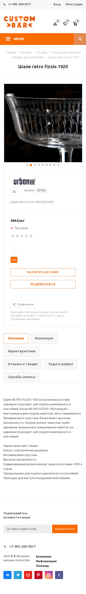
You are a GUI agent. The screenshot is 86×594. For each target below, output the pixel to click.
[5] (31, 236)
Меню (19, 39)
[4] (26, 236)
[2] (17, 236)
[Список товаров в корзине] (78, 25)
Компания (43, 556)
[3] (22, 236)
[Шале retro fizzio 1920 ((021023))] (43, 161)
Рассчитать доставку (43, 272)
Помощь (42, 565)
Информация (46, 561)
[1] (13, 236)
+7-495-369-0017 (19, 4)
